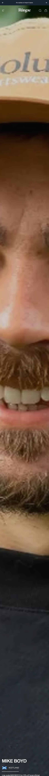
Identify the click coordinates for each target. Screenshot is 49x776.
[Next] (46, 2)
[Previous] (2, 2)
